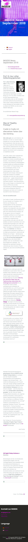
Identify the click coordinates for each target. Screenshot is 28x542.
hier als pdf (8, 477)
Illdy (7, 537)
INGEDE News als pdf (16, 68)
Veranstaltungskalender (13, 66)
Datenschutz (4, 516)
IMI (24, 494)
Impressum (4, 514)
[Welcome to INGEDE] (6, 4)
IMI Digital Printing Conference (11, 453)
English (10, 49)
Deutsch (10, 47)
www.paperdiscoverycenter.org (17, 115)
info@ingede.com (5, 512)
